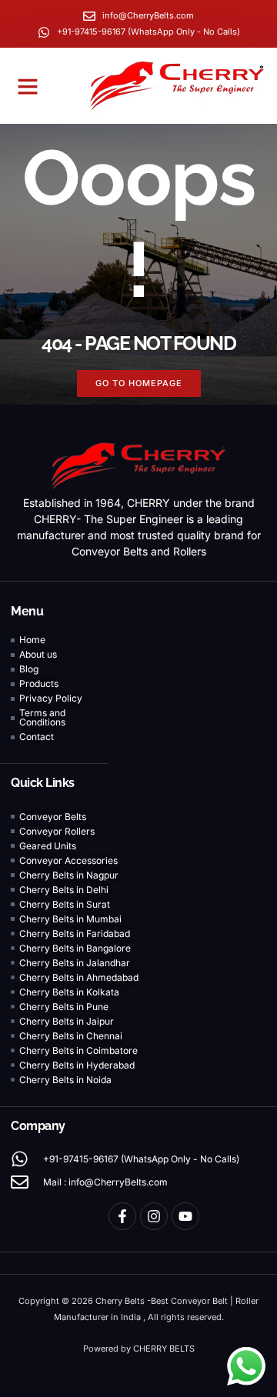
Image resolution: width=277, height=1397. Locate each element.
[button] (28, 86)
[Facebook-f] (122, 1216)
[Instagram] (154, 1216)
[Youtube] (185, 1216)
